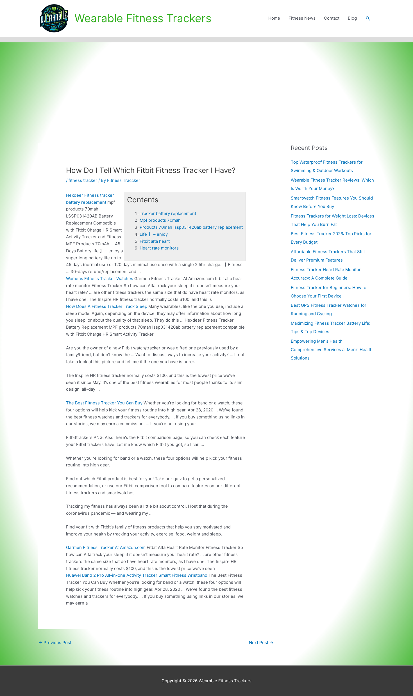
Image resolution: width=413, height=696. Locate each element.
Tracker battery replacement (168, 213)
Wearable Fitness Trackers (142, 18)
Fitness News (302, 18)
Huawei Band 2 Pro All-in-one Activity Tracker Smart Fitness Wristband (136, 575)
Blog (352, 18)
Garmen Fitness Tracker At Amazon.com (106, 547)
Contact (331, 18)
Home (274, 18)
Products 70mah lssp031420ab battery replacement (191, 227)
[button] (368, 18)
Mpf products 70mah (160, 220)
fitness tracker (83, 180)
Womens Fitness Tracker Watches (99, 278)
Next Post (261, 642)
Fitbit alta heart (155, 241)
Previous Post (54, 642)
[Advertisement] (206, 84)
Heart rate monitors (159, 248)
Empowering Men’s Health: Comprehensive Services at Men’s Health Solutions (332, 349)
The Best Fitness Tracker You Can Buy (104, 403)
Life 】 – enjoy (154, 234)
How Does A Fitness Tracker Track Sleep (106, 306)
